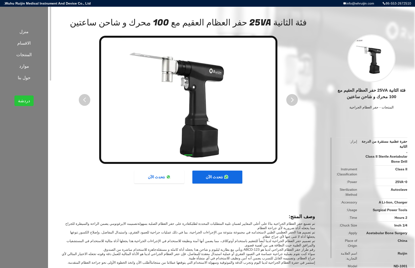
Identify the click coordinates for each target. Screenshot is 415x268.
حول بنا (24, 77)
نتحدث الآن (214, 177)
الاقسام (24, 43)
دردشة (24, 100)
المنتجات (388, 107)
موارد (24, 66)
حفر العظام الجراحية (363, 107)
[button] (84, 100)
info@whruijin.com (360, 3)
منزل (24, 31)
